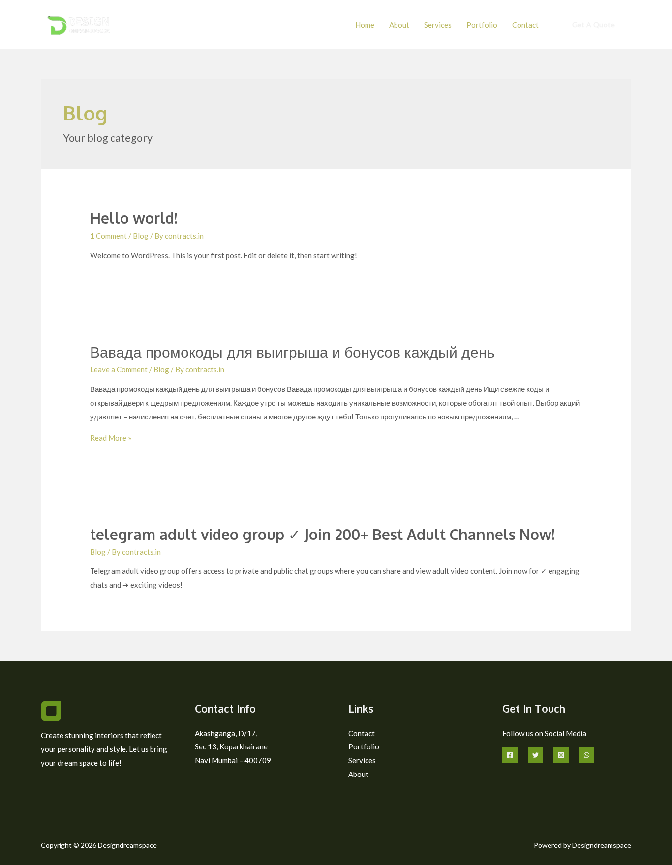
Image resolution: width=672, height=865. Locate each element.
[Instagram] (561, 755)
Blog (141, 235)
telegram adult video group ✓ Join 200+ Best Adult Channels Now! (322, 534)
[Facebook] (510, 755)
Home (364, 24)
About (399, 24)
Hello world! (134, 218)
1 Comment (108, 235)
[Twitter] (535, 755)
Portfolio (481, 24)
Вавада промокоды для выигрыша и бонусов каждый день (292, 351)
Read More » (110, 437)
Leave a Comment (119, 369)
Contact (525, 24)
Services (438, 24)
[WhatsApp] (586, 755)
